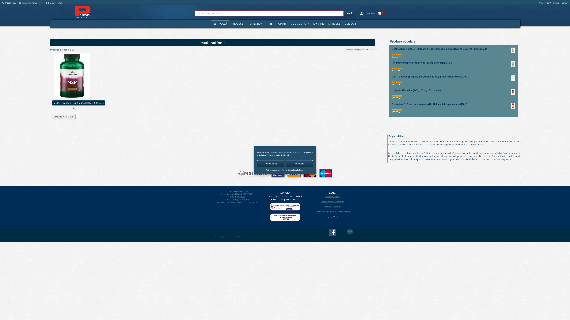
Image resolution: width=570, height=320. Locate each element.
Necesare (299, 163)
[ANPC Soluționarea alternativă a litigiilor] (285, 210)
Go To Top (350, 231)
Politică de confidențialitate (292, 170)
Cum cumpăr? (545, 3)
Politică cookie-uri (273, 170)
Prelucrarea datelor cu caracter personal (332, 212)
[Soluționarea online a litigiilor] (285, 220)
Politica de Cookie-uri (333, 206)
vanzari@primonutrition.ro (32, 3)
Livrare (556, 3)
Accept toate (271, 163)
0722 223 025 (10, 3)
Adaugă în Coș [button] (63, 116)
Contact (565, 3)
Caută (349, 13)
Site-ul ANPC (332, 217)
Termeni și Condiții (332, 196)
